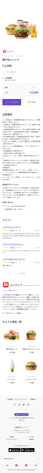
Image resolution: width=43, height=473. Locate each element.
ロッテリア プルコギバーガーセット (13, 244)
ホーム (4, 56)
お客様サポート (20, 427)
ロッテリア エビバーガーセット (11, 227)
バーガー (11, 56)
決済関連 (31, 439)
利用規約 (10, 399)
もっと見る (21, 273)
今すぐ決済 (31, 102)
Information (8, 458)
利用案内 (33, 399)
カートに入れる (11, 102)
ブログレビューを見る (13, 313)
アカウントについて (11, 439)
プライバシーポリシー (21, 399)
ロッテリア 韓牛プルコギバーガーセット (14, 259)
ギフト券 (31, 437)
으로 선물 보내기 (21, 414)
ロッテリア (20, 56)
